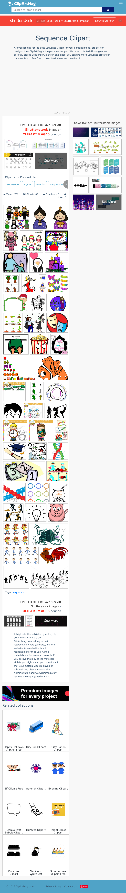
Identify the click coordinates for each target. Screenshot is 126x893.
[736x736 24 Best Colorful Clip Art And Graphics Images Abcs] (56, 242)
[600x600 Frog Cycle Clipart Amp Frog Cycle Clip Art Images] (14, 393)
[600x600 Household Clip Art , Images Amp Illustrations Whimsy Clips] (15, 432)
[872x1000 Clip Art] (37, 304)
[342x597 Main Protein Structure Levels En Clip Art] (61, 431)
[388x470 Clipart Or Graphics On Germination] (12, 324)
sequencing (57, 184)
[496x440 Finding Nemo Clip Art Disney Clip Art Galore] (53, 369)
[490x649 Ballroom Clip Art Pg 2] (29, 284)
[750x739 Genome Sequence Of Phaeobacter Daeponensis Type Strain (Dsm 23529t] (57, 393)
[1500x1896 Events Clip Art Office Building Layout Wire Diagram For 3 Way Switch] (39, 345)
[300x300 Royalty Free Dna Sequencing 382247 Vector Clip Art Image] (58, 452)
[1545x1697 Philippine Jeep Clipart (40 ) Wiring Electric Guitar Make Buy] (37, 453)
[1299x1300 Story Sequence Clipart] (35, 514)
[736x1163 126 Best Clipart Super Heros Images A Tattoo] (10, 242)
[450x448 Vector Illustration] (15, 535)
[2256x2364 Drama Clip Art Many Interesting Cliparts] (57, 324)
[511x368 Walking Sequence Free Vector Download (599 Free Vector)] (54, 557)
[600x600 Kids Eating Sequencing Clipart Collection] (41, 432)
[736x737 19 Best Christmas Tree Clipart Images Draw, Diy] (31, 242)
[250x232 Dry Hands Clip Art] (15, 345)
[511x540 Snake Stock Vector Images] (13, 514)
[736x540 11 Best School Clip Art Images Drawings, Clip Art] (50, 218)
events (40, 184)
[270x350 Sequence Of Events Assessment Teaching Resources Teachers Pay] (59, 493)
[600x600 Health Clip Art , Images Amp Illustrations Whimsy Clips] (33, 412)
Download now (104, 20)
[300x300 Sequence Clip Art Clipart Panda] (14, 494)
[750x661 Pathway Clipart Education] (14, 453)
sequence (13, 184)
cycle (27, 184)
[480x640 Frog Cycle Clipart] (35, 393)
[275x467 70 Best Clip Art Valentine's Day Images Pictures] (36, 263)
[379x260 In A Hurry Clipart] (49, 578)
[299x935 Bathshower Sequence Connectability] (42, 284)
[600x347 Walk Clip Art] (20, 557)
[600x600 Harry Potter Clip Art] (12, 412)
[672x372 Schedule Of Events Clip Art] (24, 472)
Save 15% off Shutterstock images (97, 123)
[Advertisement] (64, 87)
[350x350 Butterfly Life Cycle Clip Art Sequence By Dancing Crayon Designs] (58, 284)
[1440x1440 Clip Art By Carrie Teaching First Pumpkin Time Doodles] (58, 304)
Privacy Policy (53, 886)
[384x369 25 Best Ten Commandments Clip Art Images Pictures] (15, 264)
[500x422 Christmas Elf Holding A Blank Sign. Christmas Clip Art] (15, 304)
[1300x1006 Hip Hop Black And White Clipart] (56, 412)
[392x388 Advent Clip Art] (56, 263)
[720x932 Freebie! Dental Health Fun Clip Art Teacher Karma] (59, 345)
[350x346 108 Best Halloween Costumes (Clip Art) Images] (16, 218)
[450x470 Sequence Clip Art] (57, 472)
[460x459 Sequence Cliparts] (38, 494)
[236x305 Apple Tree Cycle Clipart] (11, 284)
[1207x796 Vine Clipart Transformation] (49, 535)
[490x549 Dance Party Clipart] (34, 324)
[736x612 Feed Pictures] (19, 369)
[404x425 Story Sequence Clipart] (58, 514)
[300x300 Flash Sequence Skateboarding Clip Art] (16, 578)
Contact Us (70, 886)
